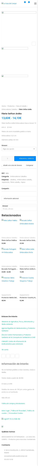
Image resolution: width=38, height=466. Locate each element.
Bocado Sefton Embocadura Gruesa (28, 240)
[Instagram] (8, 356)
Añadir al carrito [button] (28, 230)
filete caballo (15, 182)
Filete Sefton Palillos (9, 240)
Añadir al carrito (26, 158)
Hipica (23, 182)
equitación (5, 182)
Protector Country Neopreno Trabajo (28, 298)
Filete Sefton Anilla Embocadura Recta (28, 269)
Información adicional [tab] (11, 198)
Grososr (4, 145)
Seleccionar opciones (10, 231)
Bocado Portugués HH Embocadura (10, 269)
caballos (13, 179)
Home (4, 106)
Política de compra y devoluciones (13, 403)
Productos (11, 106)
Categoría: (5, 176)
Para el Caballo (21, 106)
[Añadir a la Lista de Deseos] (5, 230)
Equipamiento (6, 295)
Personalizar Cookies (16, 413)
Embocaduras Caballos (9, 109)
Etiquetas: (5, 179)
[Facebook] (3, 356)
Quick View (4, 221)
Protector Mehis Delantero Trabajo (10, 298)
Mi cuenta (5, 350)
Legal (7, 411)
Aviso (4, 411)
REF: (3, 173)
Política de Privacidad (18, 411)
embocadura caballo (24, 179)
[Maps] (12, 356)
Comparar (29, 165)
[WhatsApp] (17, 356)
